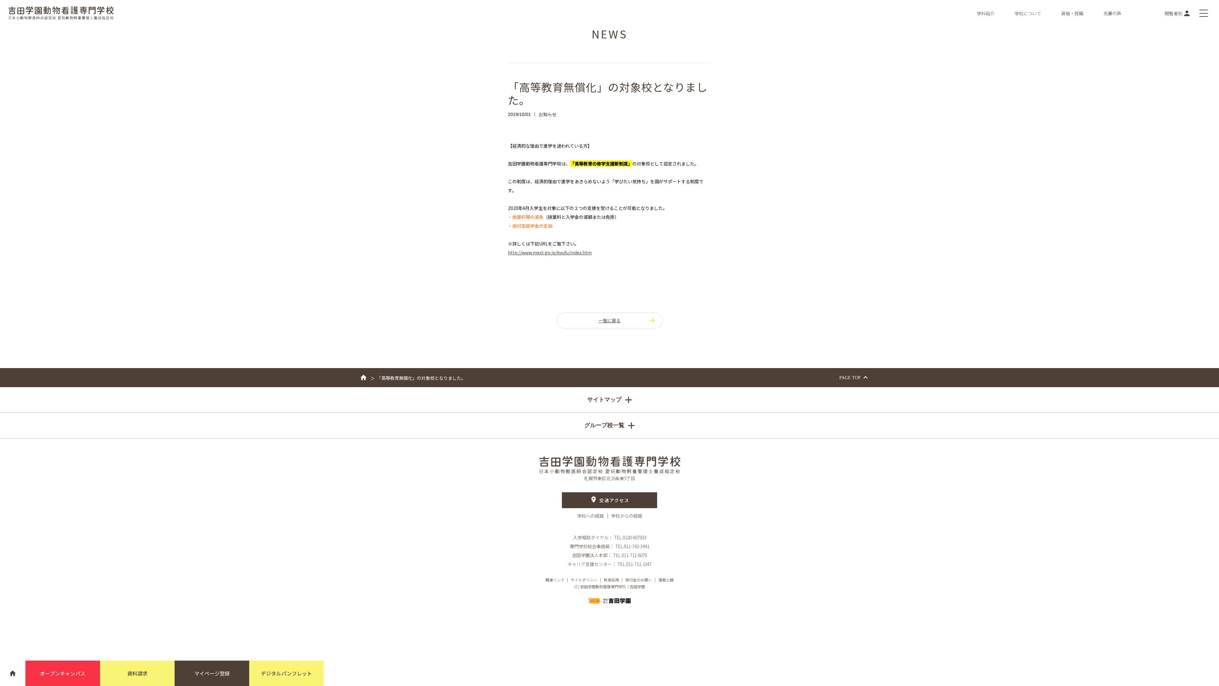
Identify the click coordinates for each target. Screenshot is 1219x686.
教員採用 (611, 579)
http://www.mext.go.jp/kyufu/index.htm (550, 252)
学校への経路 (591, 516)
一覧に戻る (609, 320)
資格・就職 (1072, 13)
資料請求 (137, 673)
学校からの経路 (626, 516)
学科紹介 (986, 13)
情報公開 (666, 579)
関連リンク (554, 579)
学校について (1028, 13)
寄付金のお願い (638, 579)
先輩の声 (1112, 13)
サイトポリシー (584, 579)
